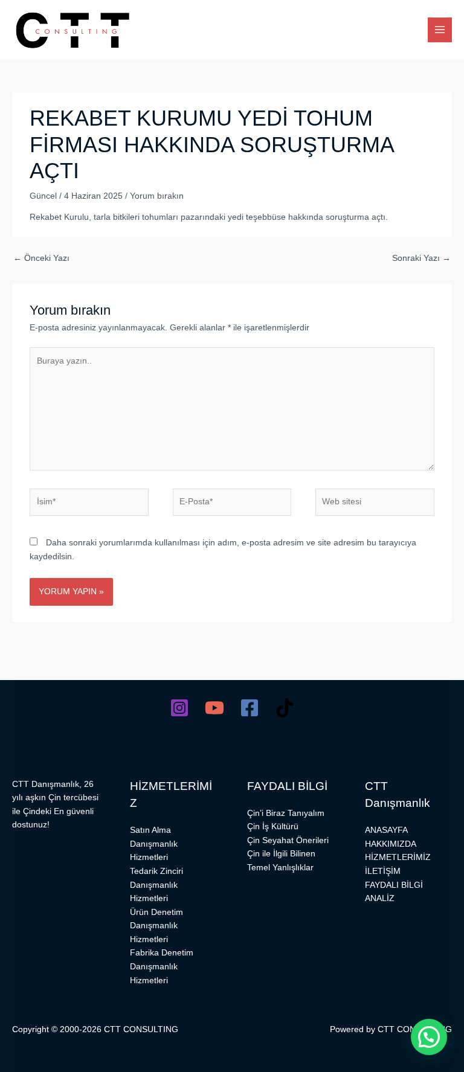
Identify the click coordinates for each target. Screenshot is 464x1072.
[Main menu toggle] (440, 30)
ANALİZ (380, 898)
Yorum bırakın (157, 196)
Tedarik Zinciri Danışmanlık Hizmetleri (156, 885)
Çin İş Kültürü (272, 826)
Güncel (43, 196)
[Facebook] (249, 707)
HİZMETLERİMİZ (398, 857)
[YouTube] (214, 707)
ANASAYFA (386, 830)
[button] (429, 1037)
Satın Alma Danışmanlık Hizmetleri (154, 844)
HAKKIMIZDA (390, 844)
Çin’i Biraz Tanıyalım (285, 813)
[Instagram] (179, 707)
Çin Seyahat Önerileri (288, 840)
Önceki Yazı (41, 258)
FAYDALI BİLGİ (394, 885)
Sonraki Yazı (421, 258)
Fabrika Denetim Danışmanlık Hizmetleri (161, 966)
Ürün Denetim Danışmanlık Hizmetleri (156, 926)
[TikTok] (284, 707)
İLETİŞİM (383, 871)
